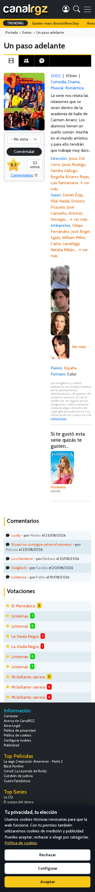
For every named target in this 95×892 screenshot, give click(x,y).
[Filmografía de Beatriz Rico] (60, 346)
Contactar (11, 716)
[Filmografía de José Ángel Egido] (60, 276)
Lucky (16, 535)
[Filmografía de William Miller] (60, 299)
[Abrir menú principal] (87, 9)
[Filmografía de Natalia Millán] (60, 323)
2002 (56, 75)
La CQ (8, 797)
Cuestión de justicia (18, 776)
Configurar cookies (17, 740)
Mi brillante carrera (28, 677)
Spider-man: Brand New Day (55, 23)
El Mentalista (23, 606)
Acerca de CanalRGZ (19, 721)
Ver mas (79, 346)
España (70, 368)
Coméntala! (24, 151)
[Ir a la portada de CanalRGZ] (25, 9)
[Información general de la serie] (11, 61)
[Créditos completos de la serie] (26, 61)
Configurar (47, 868)
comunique (59, 418)
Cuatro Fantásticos (17, 781)
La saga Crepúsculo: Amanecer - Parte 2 (33, 761)
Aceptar (47, 881)
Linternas (19, 577)
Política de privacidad (19, 730)
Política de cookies (17, 735)
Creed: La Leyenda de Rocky (25, 771)
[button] (76, 10)
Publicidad (11, 745)
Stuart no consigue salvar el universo (41, 544)
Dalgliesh (19, 567)
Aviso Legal (12, 726)
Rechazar (47, 854)
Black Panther (14, 766)
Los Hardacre (22, 558)
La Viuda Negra (25, 636)
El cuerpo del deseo (18, 802)
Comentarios (22, 175)
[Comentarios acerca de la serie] (41, 61)
